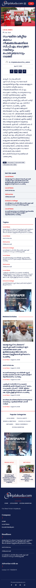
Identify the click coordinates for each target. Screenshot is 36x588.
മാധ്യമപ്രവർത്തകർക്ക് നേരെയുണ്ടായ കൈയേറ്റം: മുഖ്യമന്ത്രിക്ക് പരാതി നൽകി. (17, 402)
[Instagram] (16, 585)
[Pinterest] (20, 71)
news (15, 164)
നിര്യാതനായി (10, 197)
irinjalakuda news (19, 162)
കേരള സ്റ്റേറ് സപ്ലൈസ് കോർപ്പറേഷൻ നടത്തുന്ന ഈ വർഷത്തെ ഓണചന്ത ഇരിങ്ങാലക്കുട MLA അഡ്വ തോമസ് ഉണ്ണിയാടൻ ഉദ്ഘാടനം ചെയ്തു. (18, 181)
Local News (7, 30)
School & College (11, 200)
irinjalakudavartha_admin (20, 62)
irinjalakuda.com (7, 164)
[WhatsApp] (24, 71)
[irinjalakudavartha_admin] (7, 62)
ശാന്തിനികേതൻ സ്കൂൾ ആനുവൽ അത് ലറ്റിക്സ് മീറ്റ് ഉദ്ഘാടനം (17, 284)
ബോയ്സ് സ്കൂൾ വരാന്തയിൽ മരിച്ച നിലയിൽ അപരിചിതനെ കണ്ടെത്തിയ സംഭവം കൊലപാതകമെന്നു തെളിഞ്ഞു (9, 478)
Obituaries (9, 194)
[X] (16, 71)
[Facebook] (11, 71)
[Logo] (12, 3)
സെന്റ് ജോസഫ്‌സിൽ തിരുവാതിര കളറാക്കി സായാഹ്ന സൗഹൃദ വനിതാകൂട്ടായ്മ (19, 204)
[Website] (20, 585)
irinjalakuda (10, 162)
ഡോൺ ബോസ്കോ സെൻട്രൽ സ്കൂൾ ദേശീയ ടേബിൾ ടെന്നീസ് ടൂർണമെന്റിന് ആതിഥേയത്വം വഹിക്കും (19, 213)
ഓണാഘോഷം (10, 190)
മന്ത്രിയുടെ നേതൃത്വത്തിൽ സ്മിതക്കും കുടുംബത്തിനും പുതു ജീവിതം (27, 477)
